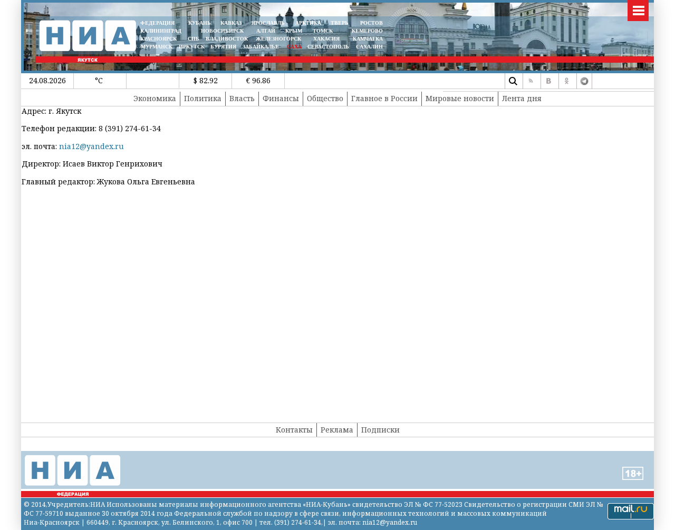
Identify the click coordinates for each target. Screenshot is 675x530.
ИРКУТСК (192, 47)
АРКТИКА (308, 23)
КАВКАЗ (231, 23)
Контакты (294, 430)
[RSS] (530, 81)
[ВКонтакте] (548, 81)
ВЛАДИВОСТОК (227, 39)
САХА (294, 47)
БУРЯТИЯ (223, 47)
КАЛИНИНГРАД (160, 31)
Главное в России (384, 98)
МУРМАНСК (156, 47)
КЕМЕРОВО (367, 31)
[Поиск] (512, 81)
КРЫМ (293, 31)
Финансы (281, 98)
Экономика (154, 98)
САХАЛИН (369, 47)
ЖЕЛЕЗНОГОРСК (278, 39)
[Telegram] (584, 81)
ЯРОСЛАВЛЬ (268, 23)
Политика (202, 98)
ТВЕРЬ (340, 23)
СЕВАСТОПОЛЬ (328, 47)
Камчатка (367, 39)
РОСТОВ (371, 23)
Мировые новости (460, 98)
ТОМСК (324, 31)
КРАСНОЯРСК (158, 39)
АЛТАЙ (265, 31)
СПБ (193, 39)
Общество (325, 98)
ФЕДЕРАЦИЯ (157, 23)
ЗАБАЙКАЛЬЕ (262, 47)
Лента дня (522, 98)
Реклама (337, 430)
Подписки (380, 430)
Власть (242, 98)
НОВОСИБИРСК (222, 31)
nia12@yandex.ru (91, 146)
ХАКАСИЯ (326, 39)
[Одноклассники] (566, 81)
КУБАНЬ (199, 23)
